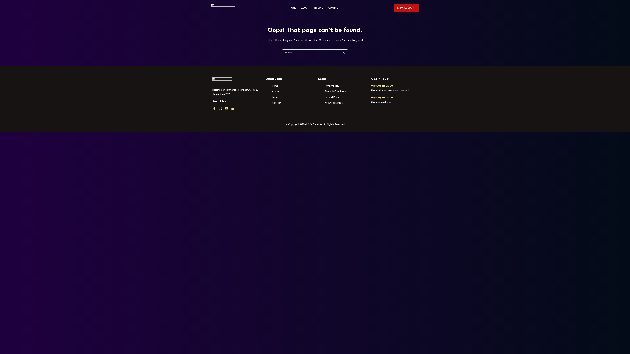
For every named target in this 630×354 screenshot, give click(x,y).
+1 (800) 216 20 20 (382, 86)
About (305, 8)
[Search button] (344, 52)
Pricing (318, 8)
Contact (334, 8)
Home (292, 8)
